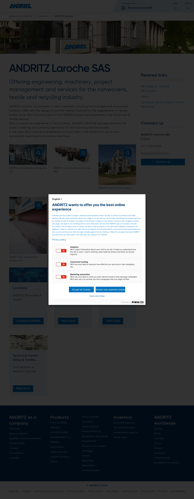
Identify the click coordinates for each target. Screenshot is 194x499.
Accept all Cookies (81, 289)
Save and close (97, 296)
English (56, 199)
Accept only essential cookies (110, 289)
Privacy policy (59, 239)
